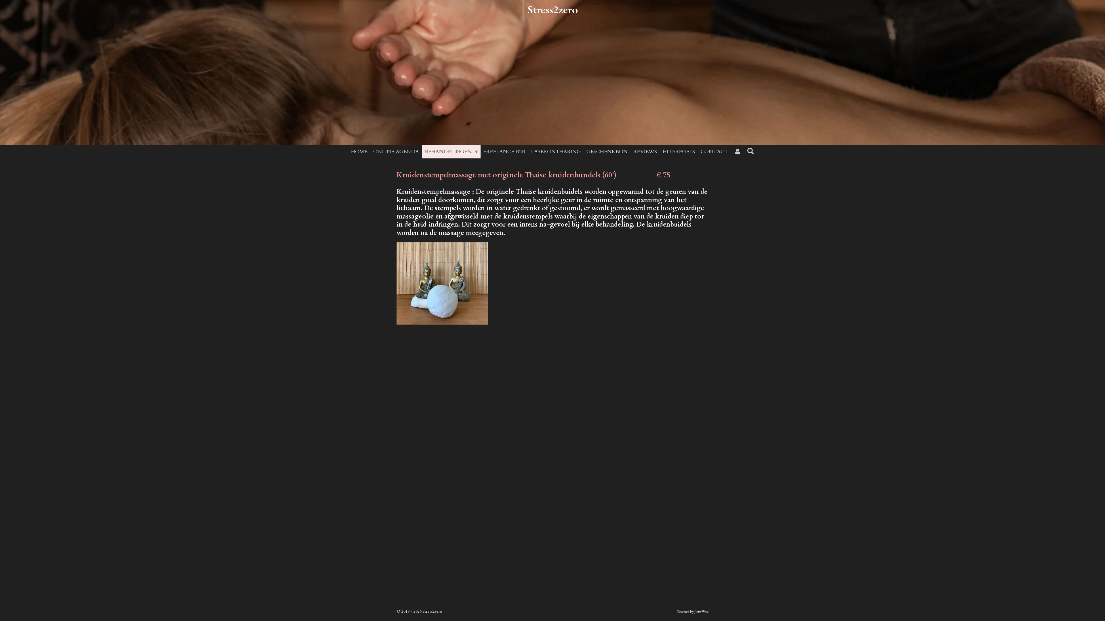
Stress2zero (552, 10)
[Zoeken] (750, 151)
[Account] (737, 151)
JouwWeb (702, 611)
